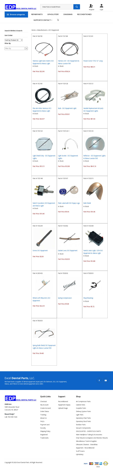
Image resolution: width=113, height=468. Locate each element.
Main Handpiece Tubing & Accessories (89, 434)
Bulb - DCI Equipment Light (67, 108)
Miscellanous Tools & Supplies (86, 441)
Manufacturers (42, 30)
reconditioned (84, 14)
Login (101, 9)
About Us (43, 418)
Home (33, 30)
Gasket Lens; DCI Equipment (67, 250)
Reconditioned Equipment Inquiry (64, 403)
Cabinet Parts (80, 405)
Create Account (45, 408)
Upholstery (53, 14)
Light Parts (79, 415)
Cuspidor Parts (81, 408)
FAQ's (42, 421)
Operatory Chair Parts (83, 418)
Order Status (44, 411)
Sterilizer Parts (81, 425)
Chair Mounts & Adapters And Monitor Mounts (92, 438)
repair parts (37, 14)
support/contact (42, 20)
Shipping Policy (45, 431)
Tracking (43, 415)
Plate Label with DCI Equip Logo (69, 203)
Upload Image (63, 408)
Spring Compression (65, 298)
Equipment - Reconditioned (85, 448)
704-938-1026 (12, 417)
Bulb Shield (87, 203)
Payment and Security (44, 426)
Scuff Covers (80, 451)
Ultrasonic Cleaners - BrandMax (87, 444)
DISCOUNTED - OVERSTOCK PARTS (88, 431)
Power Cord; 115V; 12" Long (93, 61)
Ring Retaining (88, 298)
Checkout (43, 401)
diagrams (67, 14)
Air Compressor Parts (83, 401)
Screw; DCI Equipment (40, 250)
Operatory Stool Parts (83, 421)
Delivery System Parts (83, 411)
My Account (44, 405)
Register (91, 9)
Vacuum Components (83, 428)
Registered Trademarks (44, 436)
